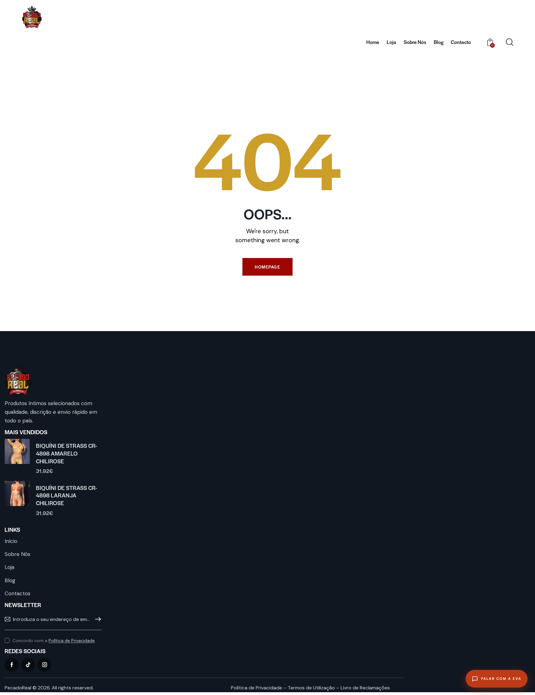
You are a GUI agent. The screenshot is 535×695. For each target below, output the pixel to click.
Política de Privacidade (72, 640)
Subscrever (97, 619)
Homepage (267, 267)
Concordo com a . (54, 640)
